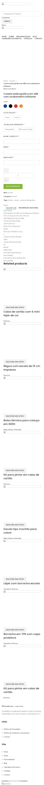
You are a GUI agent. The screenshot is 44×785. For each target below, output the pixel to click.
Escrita (12, 81)
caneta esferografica (27, 200)
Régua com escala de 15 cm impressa (22, 368)
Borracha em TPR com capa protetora (22, 636)
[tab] (11, 208)
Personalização (9, 759)
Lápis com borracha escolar (22, 583)
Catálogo (7, 771)
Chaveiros (7, 589)
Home (6, 81)
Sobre (6, 756)
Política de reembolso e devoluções (17, 733)
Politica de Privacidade (12, 729)
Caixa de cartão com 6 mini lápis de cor (22, 313)
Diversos (7, 321)
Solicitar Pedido (13, 186)
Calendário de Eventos (12, 767)
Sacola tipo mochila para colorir (20, 531)
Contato (7, 737)
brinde (10, 200)
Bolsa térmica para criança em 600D (21, 422)
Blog (5, 763)
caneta (16, 200)
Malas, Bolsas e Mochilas (12, 430)
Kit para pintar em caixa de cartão (21, 476)
